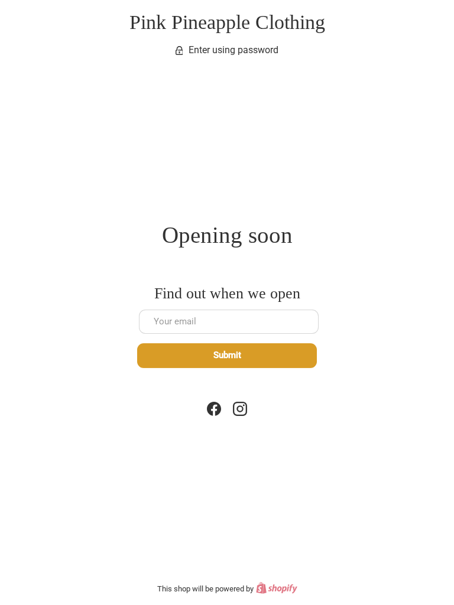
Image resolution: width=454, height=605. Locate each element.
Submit (227, 355)
